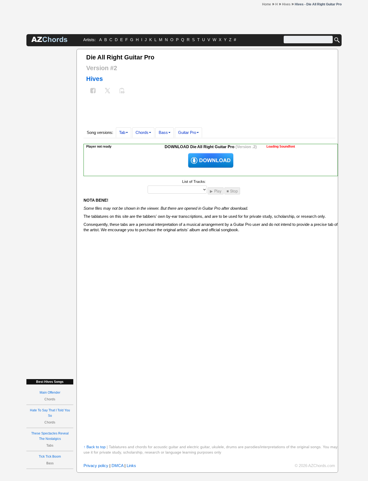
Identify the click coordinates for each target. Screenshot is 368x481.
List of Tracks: (194, 181)
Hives (94, 78)
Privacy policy (96, 465)
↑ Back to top (95, 447)
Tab (122, 132)
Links (131, 465)
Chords (142, 132)
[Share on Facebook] (93, 91)
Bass (163, 132)
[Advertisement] (49, 129)
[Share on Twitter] (107, 91)
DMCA (117, 465)
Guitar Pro (187, 132)
